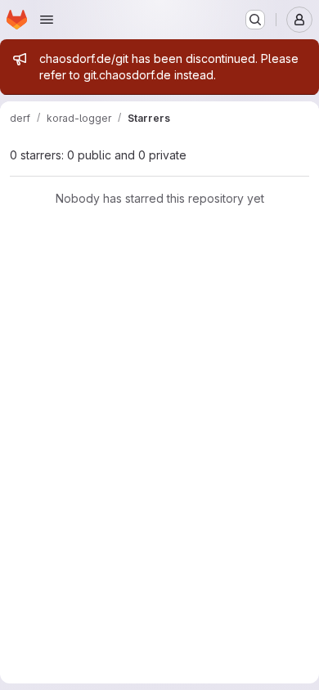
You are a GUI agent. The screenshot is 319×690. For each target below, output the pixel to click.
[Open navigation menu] (47, 20)
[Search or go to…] (255, 19)
